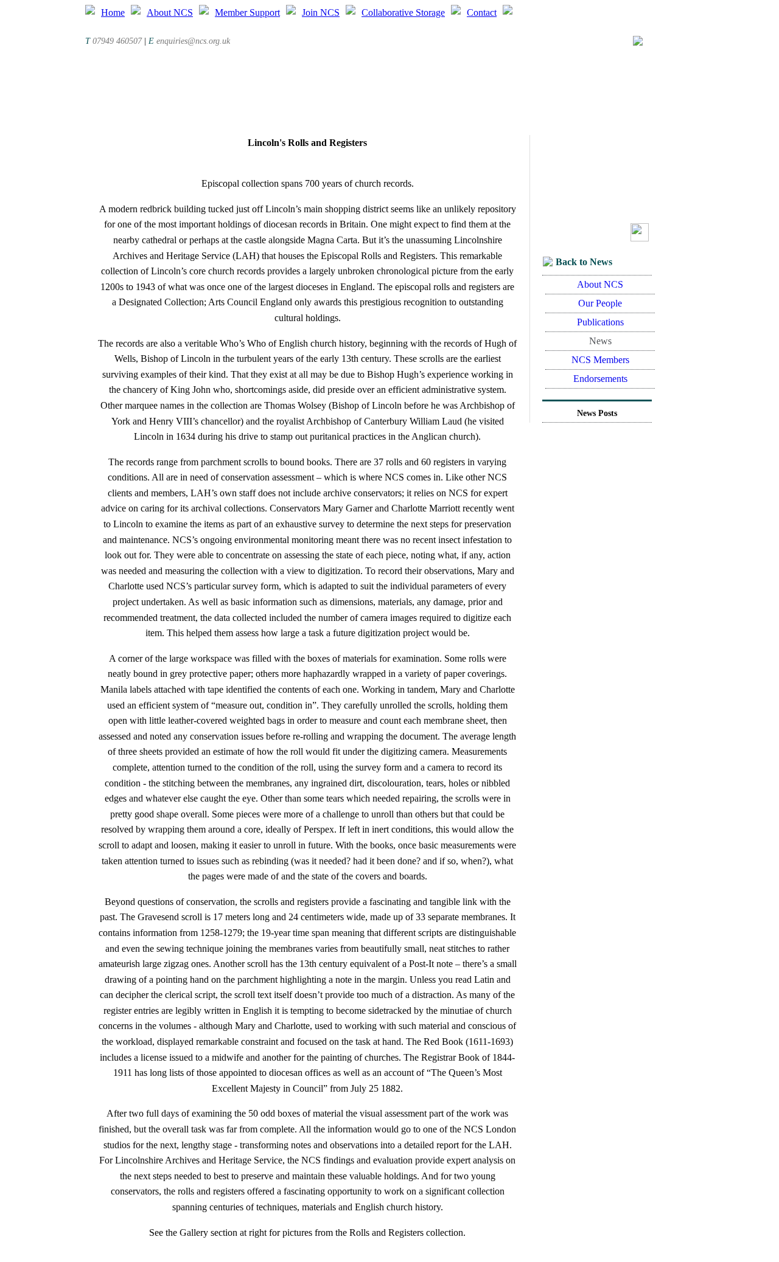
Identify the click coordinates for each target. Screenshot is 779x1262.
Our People (600, 303)
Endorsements (600, 378)
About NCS (600, 284)
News (600, 341)
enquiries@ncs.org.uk (193, 41)
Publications (600, 322)
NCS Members (600, 360)
